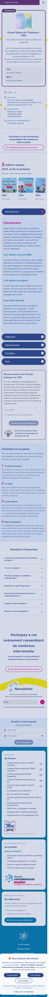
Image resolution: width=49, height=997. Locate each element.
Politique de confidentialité (24, 992)
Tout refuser (35, 975)
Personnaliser (23, 981)
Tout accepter (12, 975)
